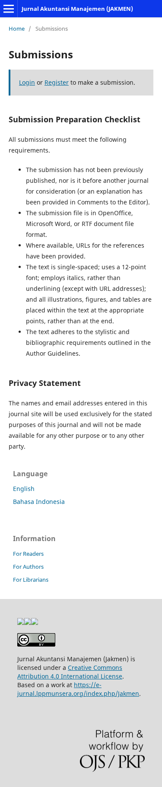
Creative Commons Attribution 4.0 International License (69, 671)
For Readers (28, 554)
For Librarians (30, 579)
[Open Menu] (8, 8)
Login (27, 82)
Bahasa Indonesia (39, 501)
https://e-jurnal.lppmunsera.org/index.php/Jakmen (78, 689)
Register (56, 82)
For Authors (28, 566)
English (24, 488)
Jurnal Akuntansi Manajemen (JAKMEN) (77, 9)
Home (17, 28)
